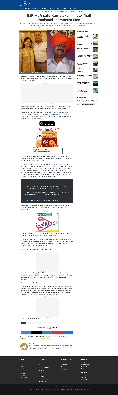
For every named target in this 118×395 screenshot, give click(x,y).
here (39, 318)
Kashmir (23, 375)
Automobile (84, 379)
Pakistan (23, 373)
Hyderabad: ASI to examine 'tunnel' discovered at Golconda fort (84, 63)
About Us (29, 389)
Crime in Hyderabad (46, 379)
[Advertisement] (47, 93)
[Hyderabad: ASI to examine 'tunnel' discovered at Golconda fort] (95, 63)
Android (42, 338)
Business (64, 8)
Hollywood (64, 364)
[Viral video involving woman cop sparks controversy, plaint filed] (95, 36)
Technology (44, 372)
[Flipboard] (53, 327)
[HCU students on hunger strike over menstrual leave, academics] (95, 70)
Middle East (44, 8)
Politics (22, 368)
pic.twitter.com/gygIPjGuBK (33, 196)
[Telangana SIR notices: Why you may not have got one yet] (95, 76)
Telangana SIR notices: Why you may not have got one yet (84, 77)
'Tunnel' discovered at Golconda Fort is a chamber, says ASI (84, 43)
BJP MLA (37, 323)
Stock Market (84, 377)
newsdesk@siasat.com (88, 104)
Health (62, 372)
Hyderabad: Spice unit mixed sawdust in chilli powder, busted (84, 56)
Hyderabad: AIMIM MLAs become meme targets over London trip (84, 50)
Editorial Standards (38, 389)
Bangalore (23, 338)
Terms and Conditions (80, 389)
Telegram (41, 336)
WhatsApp (35, 336)
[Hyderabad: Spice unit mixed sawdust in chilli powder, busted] (95, 56)
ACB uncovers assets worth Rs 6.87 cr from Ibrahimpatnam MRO (84, 90)
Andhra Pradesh (85, 364)
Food (62, 375)
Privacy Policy (70, 389)
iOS (48, 338)
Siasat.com (39, 11)
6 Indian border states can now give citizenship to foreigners (84, 83)
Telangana (33, 8)
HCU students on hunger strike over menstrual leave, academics (84, 70)
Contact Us (47, 389)
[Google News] (41, 327)
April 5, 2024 (64, 200)
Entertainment (52, 8)
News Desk (43, 28)
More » (64, 348)
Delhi (22, 366)
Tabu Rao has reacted (28, 233)
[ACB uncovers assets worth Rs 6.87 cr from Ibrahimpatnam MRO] (95, 90)
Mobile (42, 370)
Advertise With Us (55, 389)
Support (63, 389)
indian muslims (45, 323)
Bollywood (64, 362)
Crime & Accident (45, 381)
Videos (74, 8)
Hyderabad (27, 8)
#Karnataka (30, 323)
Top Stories (46, 11)
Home (21, 8)
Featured (23, 362)
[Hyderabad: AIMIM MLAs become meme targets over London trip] (95, 49)
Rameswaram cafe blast (51, 168)
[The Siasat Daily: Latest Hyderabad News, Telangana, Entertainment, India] (25, 3)
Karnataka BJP (54, 323)
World (22, 371)
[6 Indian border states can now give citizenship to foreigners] (95, 83)
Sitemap (89, 389)
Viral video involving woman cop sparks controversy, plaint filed (84, 36)
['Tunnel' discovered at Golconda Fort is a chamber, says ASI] (95, 43)
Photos (69, 8)
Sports (58, 8)
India (39, 8)
